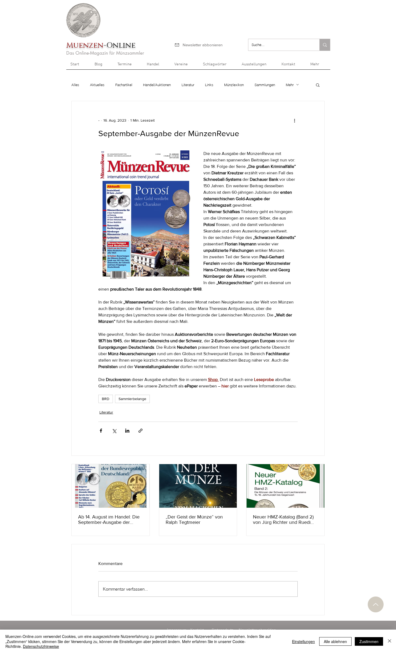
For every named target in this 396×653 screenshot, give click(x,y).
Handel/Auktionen (157, 85)
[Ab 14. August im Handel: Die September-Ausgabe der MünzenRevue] (111, 486)
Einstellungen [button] (303, 641)
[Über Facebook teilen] (100, 430)
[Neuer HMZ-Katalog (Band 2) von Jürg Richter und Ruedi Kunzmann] (285, 486)
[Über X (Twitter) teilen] (114, 430)
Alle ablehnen (335, 641)
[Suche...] (324, 45)
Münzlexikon (234, 85)
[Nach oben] (376, 604)
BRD (105, 399)
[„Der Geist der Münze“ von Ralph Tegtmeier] (198, 486)
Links (209, 85)
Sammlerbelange (132, 399)
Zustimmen (368, 641)
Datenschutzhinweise (41, 646)
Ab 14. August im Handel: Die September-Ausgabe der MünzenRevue (109, 519)
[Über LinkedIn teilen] (127, 430)
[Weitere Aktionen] (294, 120)
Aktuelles (97, 85)
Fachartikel (123, 85)
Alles (75, 85)
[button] (318, 66)
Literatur (188, 85)
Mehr (290, 85)
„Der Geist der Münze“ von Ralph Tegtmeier (194, 519)
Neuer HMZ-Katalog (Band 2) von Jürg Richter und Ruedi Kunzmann (283, 519)
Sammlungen (265, 85)
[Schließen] (389, 641)
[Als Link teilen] (140, 430)
